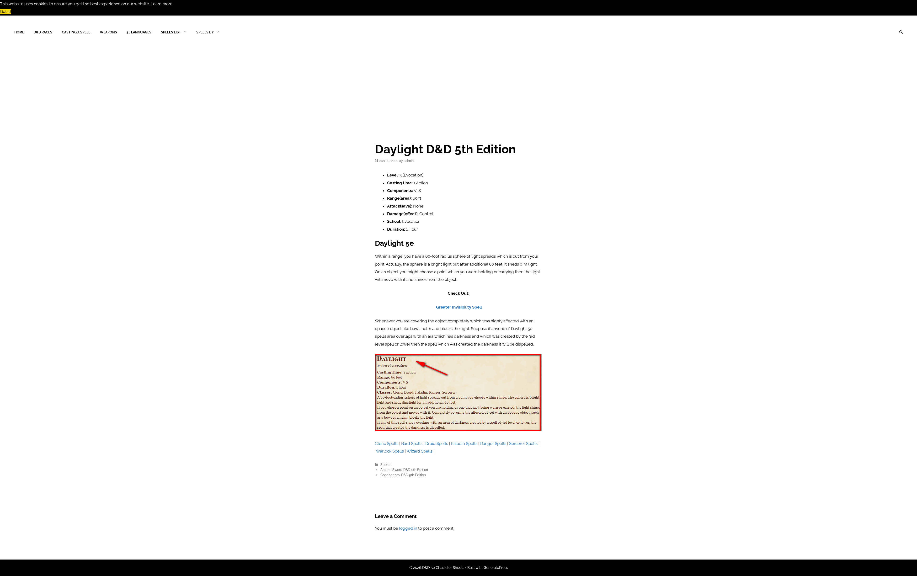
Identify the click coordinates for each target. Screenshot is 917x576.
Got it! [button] (5, 11)
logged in (408, 528)
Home (19, 32)
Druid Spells (436, 443)
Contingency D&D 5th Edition (403, 475)
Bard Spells (411, 443)
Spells (385, 465)
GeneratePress (496, 567)
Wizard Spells (419, 451)
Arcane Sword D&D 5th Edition (404, 470)
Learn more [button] (161, 3)
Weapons (108, 32)
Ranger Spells (493, 443)
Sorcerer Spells (523, 443)
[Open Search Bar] (901, 32)
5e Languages (139, 32)
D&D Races (43, 32)
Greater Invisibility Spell (459, 307)
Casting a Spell (76, 32)
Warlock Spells (390, 451)
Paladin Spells (464, 443)
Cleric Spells (386, 443)
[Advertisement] (458, 84)
